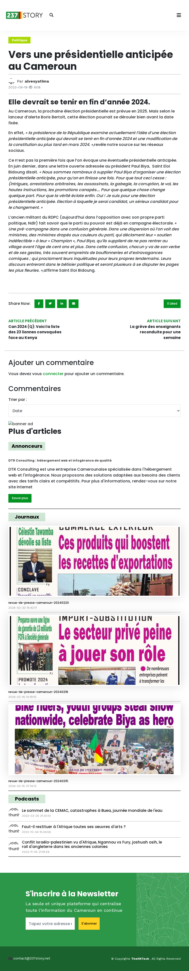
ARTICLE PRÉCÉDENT (27, 321)
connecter (53, 374)
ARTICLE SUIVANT (164, 321)
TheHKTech (140, 958)
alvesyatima (37, 81)
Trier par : (17, 399)
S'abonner (89, 923)
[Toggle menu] (178, 15)
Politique (19, 40)
